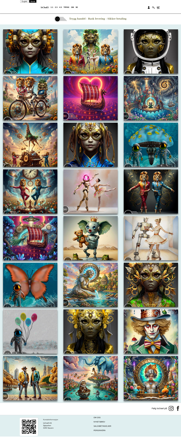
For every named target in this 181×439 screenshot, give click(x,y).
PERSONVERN (99, 430)
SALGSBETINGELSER (102, 426)
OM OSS (97, 417)
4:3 (60, 7)
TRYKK (66, 7)
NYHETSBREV (99, 422)
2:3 (56, 7)
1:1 (52, 7)
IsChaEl (45, 7)
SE (77, 7)
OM (72, 7)
